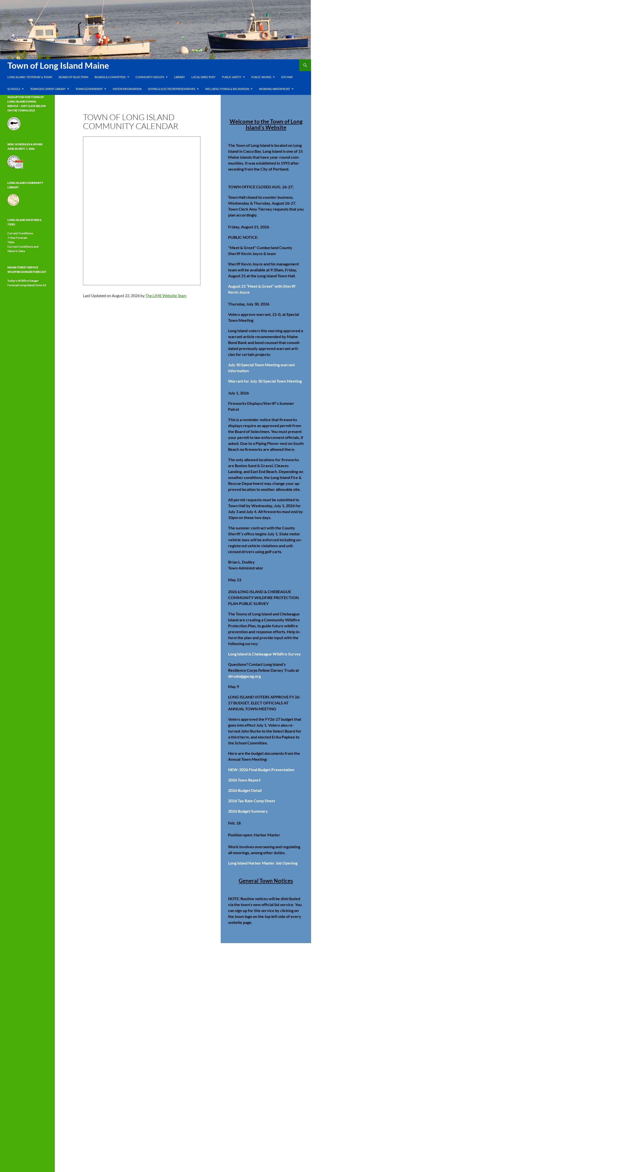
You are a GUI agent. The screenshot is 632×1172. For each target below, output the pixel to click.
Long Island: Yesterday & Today (29, 77)
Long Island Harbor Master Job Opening (262, 863)
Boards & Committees (110, 77)
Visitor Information (127, 88)
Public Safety (231, 77)
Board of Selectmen (73, 77)
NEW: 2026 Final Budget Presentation (261, 769)
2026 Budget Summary (248, 811)
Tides (10, 242)
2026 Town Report (244, 780)
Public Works (261, 77)
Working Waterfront (274, 88)
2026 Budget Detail (245, 790)
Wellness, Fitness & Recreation (227, 88)
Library (179, 77)
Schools (13, 88)
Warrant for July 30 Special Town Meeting (265, 381)
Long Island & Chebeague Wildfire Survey (264, 653)
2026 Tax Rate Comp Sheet (251, 800)
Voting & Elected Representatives (171, 88)
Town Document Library (48, 88)
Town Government (89, 88)
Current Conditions (20, 233)
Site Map (287, 77)
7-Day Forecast (17, 237)
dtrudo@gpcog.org (244, 676)
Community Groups (150, 77)
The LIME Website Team (165, 295)
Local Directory (203, 77)
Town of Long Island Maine (58, 65)
